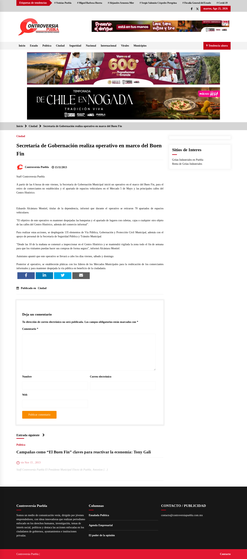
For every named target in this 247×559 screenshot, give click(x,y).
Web (24, 394)
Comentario (30, 328)
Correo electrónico (100, 376)
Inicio (22, 45)
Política (46, 45)
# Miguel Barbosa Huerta (89, 3)
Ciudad (60, 45)
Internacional (108, 45)
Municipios (140, 45)
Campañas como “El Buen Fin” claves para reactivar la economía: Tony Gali (83, 452)
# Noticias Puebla (62, 3)
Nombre (27, 376)
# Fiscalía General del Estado (197, 3)
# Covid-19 (222, 3)
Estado (34, 45)
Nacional (91, 45)
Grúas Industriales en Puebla (187, 159)
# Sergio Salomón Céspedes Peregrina (158, 3)
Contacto (225, 554)
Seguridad (75, 45)
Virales (125, 45)
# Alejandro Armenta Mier (121, 3)
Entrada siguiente (28, 435)
